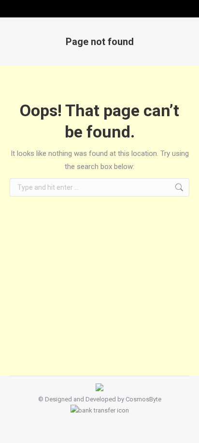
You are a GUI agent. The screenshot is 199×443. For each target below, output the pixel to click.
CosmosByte (143, 399)
